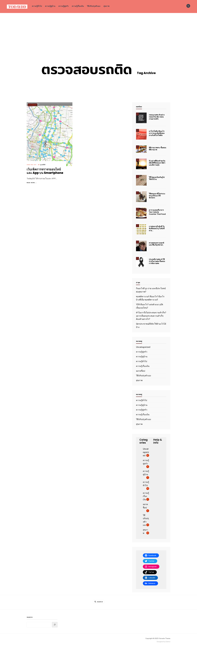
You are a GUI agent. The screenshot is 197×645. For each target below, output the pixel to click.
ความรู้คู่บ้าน (50, 6)
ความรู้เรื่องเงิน (78, 6)
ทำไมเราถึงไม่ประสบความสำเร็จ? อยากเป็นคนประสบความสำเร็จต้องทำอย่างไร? (151, 315)
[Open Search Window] (188, 6)
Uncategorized (143, 347)
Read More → (32, 183)
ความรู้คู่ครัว (63, 6)
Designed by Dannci (163, 641)
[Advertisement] (98, 30)
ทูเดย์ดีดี (42, 165)
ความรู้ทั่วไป (37, 6)
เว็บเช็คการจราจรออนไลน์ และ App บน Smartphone (45, 171)
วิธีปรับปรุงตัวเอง (93, 6)
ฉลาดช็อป (140, 371)
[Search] (55, 624)
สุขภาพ (106, 6)
